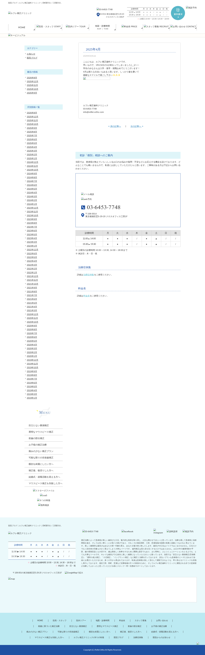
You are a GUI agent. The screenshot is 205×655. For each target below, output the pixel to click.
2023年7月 (32, 227)
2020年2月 (32, 352)
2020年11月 (32, 318)
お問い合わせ (162, 621)
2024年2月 (32, 200)
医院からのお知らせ (161, 637)
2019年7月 (32, 379)
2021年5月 (32, 303)
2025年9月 (32, 93)
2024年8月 (32, 177)
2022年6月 (32, 253)
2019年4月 (32, 390)
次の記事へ (136, 126)
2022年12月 (32, 249)
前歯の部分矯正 (36, 438)
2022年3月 (32, 265)
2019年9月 (32, 371)
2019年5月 (32, 386)
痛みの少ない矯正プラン (41, 451)
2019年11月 (32, 364)
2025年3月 (32, 151)
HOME (40, 621)
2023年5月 (32, 234)
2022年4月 (32, 261)
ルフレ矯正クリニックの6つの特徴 (89, 637)
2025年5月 (32, 143)
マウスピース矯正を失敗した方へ (45, 483)
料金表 (86, 296)
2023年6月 (32, 230)
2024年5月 (32, 189)
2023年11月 (32, 211)
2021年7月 (32, 295)
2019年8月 (32, 375)
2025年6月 (32, 139)
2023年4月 (32, 238)
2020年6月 (32, 337)
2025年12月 (32, 81)
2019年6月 (32, 383)
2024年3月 (32, 196)
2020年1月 (32, 356)
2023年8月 (32, 223)
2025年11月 (32, 85)
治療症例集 (88, 274)
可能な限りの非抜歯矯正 (41, 457)
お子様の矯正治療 (38, 445)
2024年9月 (32, 173)
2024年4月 (32, 192)
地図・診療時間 (102, 621)
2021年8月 (32, 291)
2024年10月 (32, 170)
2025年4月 (32, 147)
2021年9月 (32, 287)
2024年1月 (32, 204)
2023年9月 (32, 219)
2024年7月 (32, 181)
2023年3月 (32, 242)
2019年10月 (32, 367)
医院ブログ (32, 58)
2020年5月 (32, 341)
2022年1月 (32, 272)
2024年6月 (32, 185)
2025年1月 (32, 158)
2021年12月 (32, 276)
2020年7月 (32, 333)
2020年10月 (32, 322)
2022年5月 (32, 257)
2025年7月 (32, 135)
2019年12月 (32, 360)
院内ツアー (81, 621)
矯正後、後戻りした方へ (41, 470)
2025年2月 (32, 154)
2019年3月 (32, 394)
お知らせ (31, 54)
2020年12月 (32, 314)
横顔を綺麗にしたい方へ (41, 464)
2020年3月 (32, 348)
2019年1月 (32, 398)
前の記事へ (115, 126)
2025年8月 (32, 132)
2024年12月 (32, 162)
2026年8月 (32, 78)
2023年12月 (32, 208)
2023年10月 (32, 215)
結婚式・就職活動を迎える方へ (44, 477)
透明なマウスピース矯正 (41, 432)
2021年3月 (32, 310)
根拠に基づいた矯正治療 (49, 626)
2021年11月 (32, 280)
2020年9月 (32, 326)
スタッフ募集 (140, 621)
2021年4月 (32, 306)
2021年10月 (32, 284)
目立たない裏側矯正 (39, 425)
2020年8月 (32, 329)
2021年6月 (32, 299)
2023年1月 (32, 246)
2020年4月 (32, 345)
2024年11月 (32, 166)
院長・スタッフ (59, 621)
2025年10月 (32, 89)
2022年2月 (32, 268)
